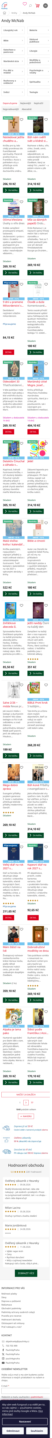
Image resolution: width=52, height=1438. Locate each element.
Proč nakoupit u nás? (11, 1326)
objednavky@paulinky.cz (17, 1341)
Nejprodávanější (11, 109)
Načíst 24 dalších (26, 1094)
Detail (8, 352)
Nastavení (25, 1421)
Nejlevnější (25, 103)
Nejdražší (38, 103)
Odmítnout (12, 1430)
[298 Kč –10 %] (38, 690)
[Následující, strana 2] (26, 1102)
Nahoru (27, 1116)
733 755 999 (11, 1345)
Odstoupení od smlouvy (12, 1323)
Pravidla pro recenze (11, 1315)
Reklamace (6, 1304)
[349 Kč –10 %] (38, 772)
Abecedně (26, 109)
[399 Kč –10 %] (14, 934)
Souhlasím (37, 1430)
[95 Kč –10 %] (14, 610)
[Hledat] (30, 6)
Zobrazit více (26, 1273)
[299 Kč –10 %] (14, 772)
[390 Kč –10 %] (38, 610)
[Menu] (45, 6)
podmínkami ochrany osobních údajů (22, 1398)
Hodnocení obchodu (26, 1165)
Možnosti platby (9, 1293)
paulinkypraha (13, 1358)
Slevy (3, 1297)
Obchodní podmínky (11, 1308)
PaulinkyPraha (12, 1350)
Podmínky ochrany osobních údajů (18, 1312)
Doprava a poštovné (11, 1301)
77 (32, 1102)
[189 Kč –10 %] (38, 1017)
